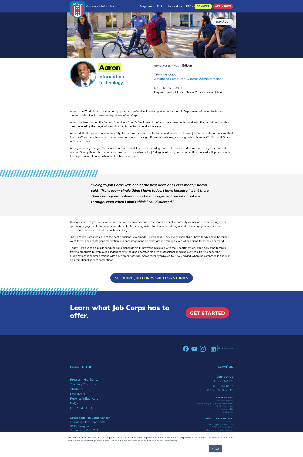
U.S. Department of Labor (221, 424)
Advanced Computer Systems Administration (188, 79)
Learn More (175, 6)
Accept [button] (215, 449)
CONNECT (203, 6)
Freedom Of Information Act (220, 406)
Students (76, 389)
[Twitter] (208, 348)
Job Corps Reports (224, 400)
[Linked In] (213, 348)
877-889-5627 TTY (220, 390)
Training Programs (83, 384)
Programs (146, 6)
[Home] (77, 9)
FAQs (189, 6)
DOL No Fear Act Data (222, 427)
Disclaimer (228, 411)
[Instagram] (203, 348)
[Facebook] (186, 348)
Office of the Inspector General (219, 430)
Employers (77, 394)
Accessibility (227, 409)
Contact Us (225, 376)
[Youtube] (194, 348)
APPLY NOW (223, 6)
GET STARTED (81, 408)
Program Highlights (84, 379)
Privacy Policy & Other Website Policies (215, 403)
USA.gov (229, 421)
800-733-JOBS (223, 381)
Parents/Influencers (84, 398)
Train (160, 6)
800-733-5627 (223, 385)
